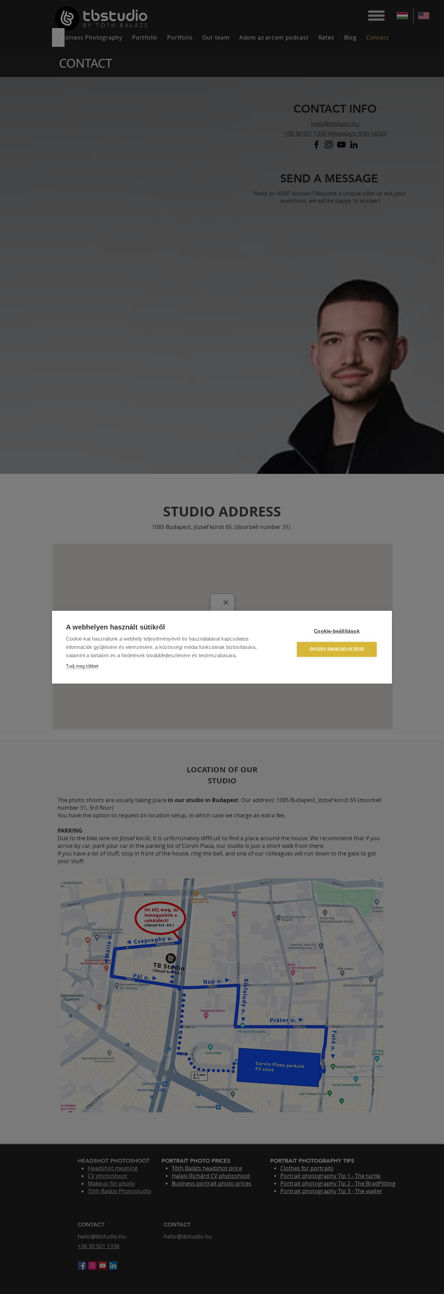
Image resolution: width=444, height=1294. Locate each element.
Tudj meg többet (82, 666)
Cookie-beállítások (337, 631)
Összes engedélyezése (337, 649)
